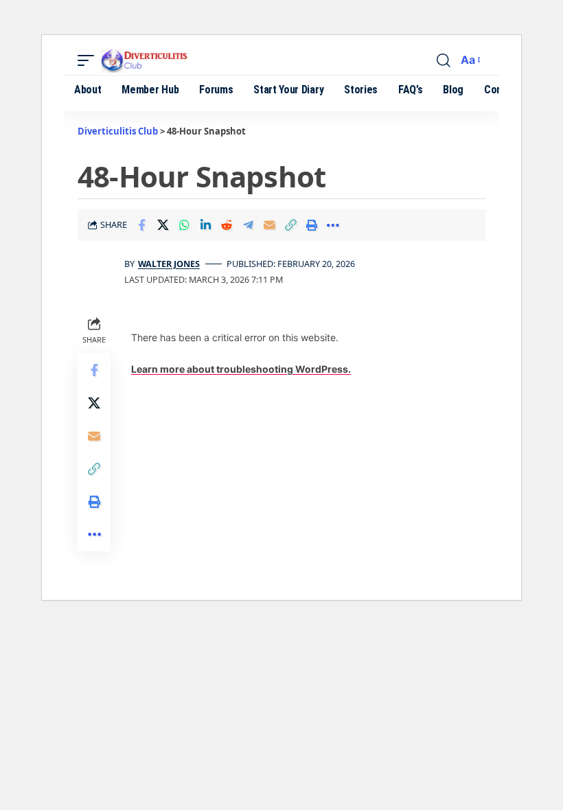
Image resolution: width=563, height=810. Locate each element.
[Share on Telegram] (247, 225)
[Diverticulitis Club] (154, 60)
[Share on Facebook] (141, 225)
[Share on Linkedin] (205, 225)
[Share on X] (162, 225)
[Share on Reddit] (226, 225)
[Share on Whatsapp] (184, 225)
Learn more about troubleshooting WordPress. (241, 369)
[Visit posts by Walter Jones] (98, 271)
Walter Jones (169, 263)
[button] (89, 60)
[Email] (269, 225)
